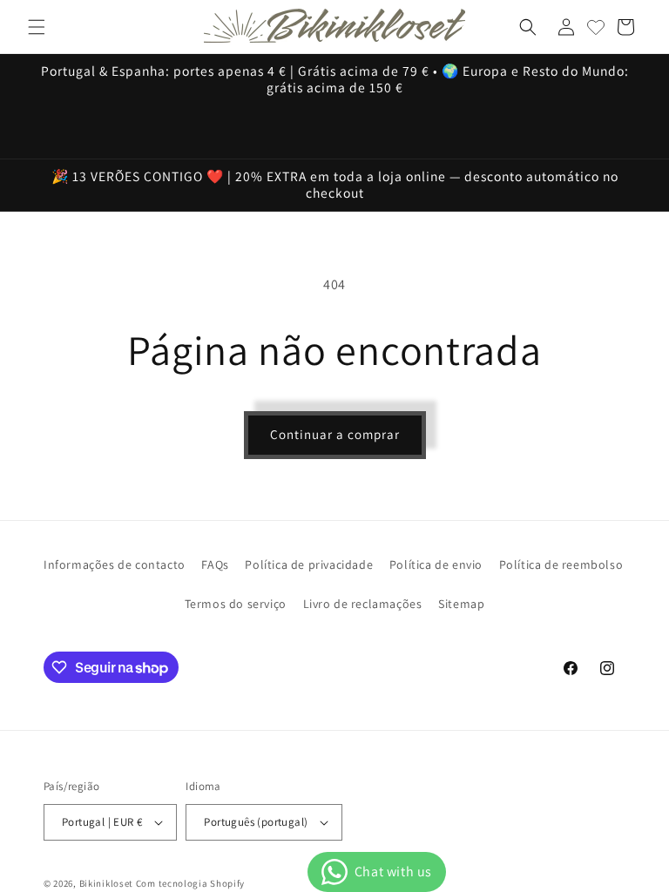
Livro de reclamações (362, 604)
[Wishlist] (595, 27)
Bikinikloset (106, 883)
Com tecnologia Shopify (190, 883)
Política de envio (436, 564)
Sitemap (461, 604)
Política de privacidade (309, 564)
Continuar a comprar (335, 434)
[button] (36, 27)
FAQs (214, 564)
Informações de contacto (115, 564)
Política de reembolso (561, 564)
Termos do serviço (236, 604)
